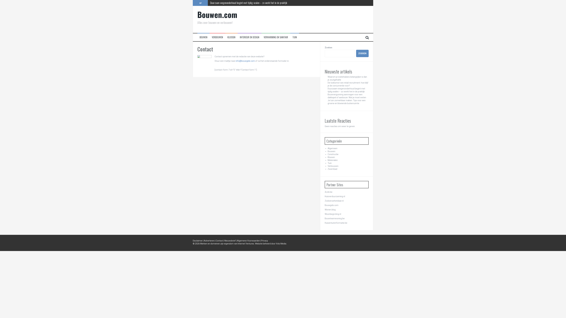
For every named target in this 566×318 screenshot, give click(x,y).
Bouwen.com (217, 14)
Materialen (333, 160)
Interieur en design (249, 37)
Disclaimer (198, 241)
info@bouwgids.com (245, 61)
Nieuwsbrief (230, 241)
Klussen (231, 37)
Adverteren (209, 241)
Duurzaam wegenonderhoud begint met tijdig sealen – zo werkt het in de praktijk (248, 3)
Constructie (333, 154)
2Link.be (328, 192)
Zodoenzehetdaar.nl (334, 201)
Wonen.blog (330, 209)
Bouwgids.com (331, 205)
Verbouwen (217, 37)
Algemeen (332, 148)
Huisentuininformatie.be (336, 223)
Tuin (294, 37)
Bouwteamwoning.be (335, 218)
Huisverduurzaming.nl (335, 196)
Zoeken (328, 47)
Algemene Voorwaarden (248, 241)
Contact (220, 241)
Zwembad (332, 169)
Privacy (264, 241)
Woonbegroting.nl (333, 214)
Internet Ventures (246, 243)
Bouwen (203, 37)
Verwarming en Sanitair (276, 37)
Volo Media (281, 243)
